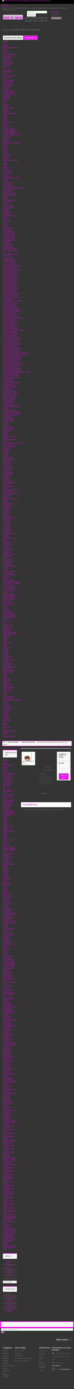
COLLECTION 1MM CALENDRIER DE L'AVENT (16, 372)
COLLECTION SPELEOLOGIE (11, 294)
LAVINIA (5, 578)
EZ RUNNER (6, 528)
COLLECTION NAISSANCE (10, 316)
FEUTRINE (6, 139)
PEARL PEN (6, 635)
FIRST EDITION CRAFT (10, 533)
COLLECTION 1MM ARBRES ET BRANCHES (16, 353)
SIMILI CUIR (6, 65)
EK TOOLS (6, 524)
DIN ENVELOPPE (8, 247)
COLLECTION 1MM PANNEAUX (12, 368)
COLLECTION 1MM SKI (9, 346)
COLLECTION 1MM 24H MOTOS (12, 358)
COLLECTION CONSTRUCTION (12, 269)
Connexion (5, 4)
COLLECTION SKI (8, 299)
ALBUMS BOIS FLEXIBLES (11, 393)
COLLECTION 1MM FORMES (11, 344)
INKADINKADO (7, 556)
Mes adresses (19, 1356)
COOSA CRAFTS (8, 486)
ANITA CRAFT (7, 431)
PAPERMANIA (7, 630)
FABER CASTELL (8, 530)
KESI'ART (6, 568)
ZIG (4, 734)
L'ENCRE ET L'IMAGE (9, 571)
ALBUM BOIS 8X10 (8, 190)
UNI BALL (5, 713)
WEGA (5, 729)
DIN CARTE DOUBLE (9, 236)
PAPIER (5, 42)
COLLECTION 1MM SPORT (11, 375)
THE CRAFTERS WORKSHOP (11, 700)
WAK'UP (5, 724)
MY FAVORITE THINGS (9, 616)
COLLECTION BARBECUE (10, 321)
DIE (4, 68)
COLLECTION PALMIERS (10, 287)
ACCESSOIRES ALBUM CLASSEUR (13, 188)
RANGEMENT (7, 184)
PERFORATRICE (8, 72)
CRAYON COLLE (8, 171)
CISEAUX (5, 179)
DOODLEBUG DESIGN (9, 517)
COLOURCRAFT (7, 481)
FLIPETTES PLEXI (8, 380)
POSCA (5, 644)
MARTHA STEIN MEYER (10, 597)
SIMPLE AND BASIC (9, 670)
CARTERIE (6, 219)
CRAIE (5, 203)
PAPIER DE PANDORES (10, 634)
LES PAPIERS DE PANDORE (11, 583)
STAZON (5, 682)
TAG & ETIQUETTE (8, 122)
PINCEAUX (6, 209)
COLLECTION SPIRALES (10, 327)
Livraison (8, 1294)
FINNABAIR (6, 531)
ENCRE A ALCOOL (8, 91)
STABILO (5, 677)
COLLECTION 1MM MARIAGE (11, 373)
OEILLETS (6, 141)
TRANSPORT (7, 191)
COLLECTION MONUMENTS (11, 282)
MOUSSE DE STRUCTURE (10, 160)
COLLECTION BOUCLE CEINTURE (13, 318)
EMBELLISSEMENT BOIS (10, 132)
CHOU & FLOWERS (8, 469)
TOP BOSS (6, 708)
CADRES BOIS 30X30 (9, 386)
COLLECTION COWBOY (10, 335)
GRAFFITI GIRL (7, 545)
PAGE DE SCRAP (8, 625)
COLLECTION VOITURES (10, 295)
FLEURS (5, 115)
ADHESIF (5, 210)
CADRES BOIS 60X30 (9, 387)
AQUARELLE (6, 96)
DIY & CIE (6, 512)
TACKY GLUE (7, 691)
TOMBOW (6, 705)
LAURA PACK (7, 576)
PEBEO (5, 639)
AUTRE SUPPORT (8, 63)
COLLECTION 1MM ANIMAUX (11, 342)
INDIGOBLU (6, 552)
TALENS (5, 693)
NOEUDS (5, 150)
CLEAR (5, 103)
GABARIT (5, 110)
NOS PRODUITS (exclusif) (10, 254)
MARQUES (8, 1256)
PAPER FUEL (7, 627)
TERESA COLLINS (8, 696)
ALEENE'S (6, 424)
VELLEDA (6, 717)
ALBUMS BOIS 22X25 (9, 396)
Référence (42, 767)
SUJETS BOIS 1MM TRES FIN (12, 337)
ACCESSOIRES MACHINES (11, 177)
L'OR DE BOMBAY (8, 573)
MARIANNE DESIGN (9, 594)
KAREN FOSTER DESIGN (10, 566)
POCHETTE (6, 53)
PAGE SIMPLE (7, 56)
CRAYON (5, 197)
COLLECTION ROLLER (9, 290)
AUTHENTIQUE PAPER (9, 439)
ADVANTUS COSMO (9, 420)
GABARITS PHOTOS (9, 398)
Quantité (61, 763)
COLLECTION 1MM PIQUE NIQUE (13, 363)
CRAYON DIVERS (8, 205)
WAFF (4, 722)
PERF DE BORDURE (9, 75)
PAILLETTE (6, 127)
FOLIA (5, 540)
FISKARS (5, 535)
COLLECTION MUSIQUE (10, 283)
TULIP (4, 712)
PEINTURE (6, 89)
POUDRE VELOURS (9, 129)
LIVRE (5, 217)
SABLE (5, 151)
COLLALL (5, 478)
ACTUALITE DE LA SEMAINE (11, 413)
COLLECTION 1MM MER (10, 367)
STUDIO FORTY (7, 684)
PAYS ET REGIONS (8, 262)
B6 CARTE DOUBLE (9, 235)
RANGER (5, 648)
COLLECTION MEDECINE (10, 323)
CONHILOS (6, 485)
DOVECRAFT (7, 519)
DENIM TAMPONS (8, 504)
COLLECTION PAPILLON (10, 302)
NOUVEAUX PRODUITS (10, 415)
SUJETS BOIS (7, 256)
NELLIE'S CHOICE (8, 618)
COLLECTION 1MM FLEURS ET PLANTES (15, 354)
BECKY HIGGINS (8, 445)
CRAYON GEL (7, 202)
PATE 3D (5, 153)
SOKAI (5, 675)
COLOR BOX (6, 479)
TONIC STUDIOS (8, 707)
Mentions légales (11, 1297)
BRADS (5, 119)
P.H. (4, 623)
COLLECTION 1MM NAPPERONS (12, 356)
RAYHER (5, 649)
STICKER (5, 125)
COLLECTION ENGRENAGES (11, 266)
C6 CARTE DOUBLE (9, 233)
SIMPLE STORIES (8, 672)
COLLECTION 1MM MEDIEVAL (12, 370)
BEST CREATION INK (9, 446)
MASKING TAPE (7, 136)
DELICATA (6, 502)
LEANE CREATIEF (8, 580)
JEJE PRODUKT (7, 559)
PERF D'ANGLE (7, 77)
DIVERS (5, 164)
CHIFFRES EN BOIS (9, 259)
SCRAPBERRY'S (8, 663)
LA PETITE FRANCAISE (10, 575)
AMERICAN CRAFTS (9, 429)
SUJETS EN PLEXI (8, 379)
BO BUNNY (6, 448)
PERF (4, 73)
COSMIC (5, 488)
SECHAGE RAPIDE (8, 80)
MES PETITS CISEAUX (10, 604)
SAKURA (5, 651)
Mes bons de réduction (22, 1361)
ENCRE (5, 79)
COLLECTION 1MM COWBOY (11, 377)
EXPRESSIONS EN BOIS (10, 261)
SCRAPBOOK (7, 212)
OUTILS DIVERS (8, 183)
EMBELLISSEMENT (8, 113)
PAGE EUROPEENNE (9, 54)
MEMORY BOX (7, 602)
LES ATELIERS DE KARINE (11, 582)
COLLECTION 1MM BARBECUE (12, 365)
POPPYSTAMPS (8, 642)
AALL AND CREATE (8, 419)
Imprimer (45, 793)
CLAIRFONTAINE (8, 472)
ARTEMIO (6, 432)
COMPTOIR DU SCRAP (9, 483)
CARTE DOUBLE (8, 231)
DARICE (5, 500)
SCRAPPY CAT (7, 668)
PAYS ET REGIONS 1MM (10, 341)
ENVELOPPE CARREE (9, 250)
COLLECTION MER (8, 325)
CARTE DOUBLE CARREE (10, 240)
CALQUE (5, 226)
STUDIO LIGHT (7, 686)
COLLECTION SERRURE (10, 332)
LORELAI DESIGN (8, 589)
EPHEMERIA (6, 526)
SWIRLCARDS (7, 689)
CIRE (4, 162)
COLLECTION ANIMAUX (10, 268)
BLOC (4, 51)
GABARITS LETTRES (9, 400)
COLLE (5, 165)
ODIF (4, 620)
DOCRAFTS (6, 514)
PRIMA (5, 646)
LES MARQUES (7, 417)
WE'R (4, 726)
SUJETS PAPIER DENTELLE (11, 406)
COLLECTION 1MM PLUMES (11, 351)
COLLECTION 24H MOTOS (10, 315)
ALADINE (5, 422)
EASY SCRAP (7, 521)
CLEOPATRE (6, 476)
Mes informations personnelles (24, 1358)
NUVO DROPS (7, 155)
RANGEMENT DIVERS (9, 195)
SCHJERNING (7, 656)
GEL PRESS (6, 542)
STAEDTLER (6, 679)
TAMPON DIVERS (8, 108)
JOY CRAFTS (7, 561)
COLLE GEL (6, 167)
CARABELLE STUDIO (9, 458)
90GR (4, 223)
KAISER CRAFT (7, 564)
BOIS (4, 101)
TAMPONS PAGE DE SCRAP (11, 412)
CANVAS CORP (7, 457)
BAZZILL (5, 441)
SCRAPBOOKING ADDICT (10, 667)
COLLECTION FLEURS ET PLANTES (13, 330)
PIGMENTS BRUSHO (9, 92)
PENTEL (5, 641)
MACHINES (6, 176)
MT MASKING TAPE (9, 613)
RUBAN (5, 117)
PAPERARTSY (7, 628)
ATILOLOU (6, 438)
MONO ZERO (7, 611)
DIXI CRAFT (6, 511)
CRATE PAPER (7, 495)
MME (4, 608)
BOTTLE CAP (7, 450)
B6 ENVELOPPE (8, 245)
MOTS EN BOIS (7, 257)
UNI (4, 44)
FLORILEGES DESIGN (9, 538)
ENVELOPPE (7, 242)
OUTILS (5, 174)
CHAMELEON (7, 467)
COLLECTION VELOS (9, 292)
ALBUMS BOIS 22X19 (9, 394)
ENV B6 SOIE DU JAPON (10, 249)
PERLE (5, 145)
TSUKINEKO (6, 710)
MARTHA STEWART (9, 599)
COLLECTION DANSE (9, 271)
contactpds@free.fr (65, 1369)
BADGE (5, 120)
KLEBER (5, 570)
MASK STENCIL (7, 601)
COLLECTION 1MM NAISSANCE (12, 360)
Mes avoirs (18, 1353)
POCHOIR (6, 112)
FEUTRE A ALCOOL (8, 207)
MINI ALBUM (6, 60)
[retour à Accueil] (4, 742)
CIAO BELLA (6, 471)
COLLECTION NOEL (9, 285)
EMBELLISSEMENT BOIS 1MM (12, 134)
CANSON (5, 455)
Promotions (42, 1351)
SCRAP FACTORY (8, 660)
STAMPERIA (6, 681)
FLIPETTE (6, 157)
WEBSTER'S (6, 727)
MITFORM (6, 606)
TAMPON (5, 99)
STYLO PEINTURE (8, 200)
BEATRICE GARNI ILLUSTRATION (13, 443)
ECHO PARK (6, 523)
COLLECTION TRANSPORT (11, 297)
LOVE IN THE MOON (9, 590)
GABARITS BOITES (8, 401)
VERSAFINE (6, 719)
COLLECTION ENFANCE (10, 273)
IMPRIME (5, 46)
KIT (4, 252)
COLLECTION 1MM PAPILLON (11, 347)
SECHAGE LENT (8, 82)
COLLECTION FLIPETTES (10, 275)
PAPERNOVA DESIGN (9, 632)
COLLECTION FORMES (10, 276)
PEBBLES (6, 637)
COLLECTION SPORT (9, 306)
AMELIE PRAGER (8, 427)
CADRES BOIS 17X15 (9, 384)
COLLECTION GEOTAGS (10, 264)
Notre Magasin (10, 1304)
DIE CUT (5, 408)
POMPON (5, 158)
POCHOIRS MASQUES (9, 405)
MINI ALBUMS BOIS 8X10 (10, 391)
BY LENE (5, 453)
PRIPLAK (5, 49)
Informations (10, 1289)
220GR (5, 224)
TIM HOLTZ (6, 701)
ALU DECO (6, 426)
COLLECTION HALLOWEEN (11, 278)
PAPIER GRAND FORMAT (10, 47)
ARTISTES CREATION (9, 436)
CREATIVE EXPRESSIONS (11, 498)
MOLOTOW (6, 609)
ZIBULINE (6, 733)
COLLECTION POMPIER (10, 304)
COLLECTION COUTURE (10, 334)
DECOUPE (6, 66)
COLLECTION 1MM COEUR (11, 361)
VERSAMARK (7, 720)
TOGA (4, 703)
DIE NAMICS (6, 505)
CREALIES (6, 497)
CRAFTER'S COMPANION (10, 493)
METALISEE (6, 230)
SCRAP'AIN (6, 661)
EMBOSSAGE (7, 70)
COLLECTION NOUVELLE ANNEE (12, 301)
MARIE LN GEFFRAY (9, 596)
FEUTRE (5, 198)
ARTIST (5, 434)
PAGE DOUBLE (7, 58)
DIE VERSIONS (7, 507)
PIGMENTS (6, 87)
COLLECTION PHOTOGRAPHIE (12, 311)
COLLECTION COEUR (9, 320)
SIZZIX (5, 674)
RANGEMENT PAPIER (9, 193)
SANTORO (6, 653)
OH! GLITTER (7, 622)
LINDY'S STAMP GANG (9, 587)
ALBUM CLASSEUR (8, 186)
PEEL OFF (6, 148)
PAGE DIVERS (7, 61)
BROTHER (6, 452)
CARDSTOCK (7, 462)
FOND (4, 106)
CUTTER (5, 181)
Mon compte (20, 1348)
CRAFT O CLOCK (8, 491)
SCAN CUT (6, 655)
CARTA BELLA (7, 465)
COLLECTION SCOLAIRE (10, 288)
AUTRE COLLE (7, 172)
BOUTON (5, 146)
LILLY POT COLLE (8, 585)
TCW (4, 694)
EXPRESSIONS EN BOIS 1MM (12, 339)
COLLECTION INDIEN (9, 280)
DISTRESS (6, 509)
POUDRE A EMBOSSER (10, 131)
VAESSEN (6, 715)
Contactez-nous (6, 6)
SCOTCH (5, 658)
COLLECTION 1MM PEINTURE (12, 349)
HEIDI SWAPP (7, 550)
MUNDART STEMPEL (9, 615)
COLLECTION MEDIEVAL (10, 328)
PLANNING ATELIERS (9, 736)
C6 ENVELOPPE (8, 243)
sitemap (41, 1370)
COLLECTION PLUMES (9, 313)
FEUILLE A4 (6, 221)
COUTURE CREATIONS (10, 490)
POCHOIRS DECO (8, 403)
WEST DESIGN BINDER (10, 731)
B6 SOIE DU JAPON (9, 238)
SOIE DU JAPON (8, 228)
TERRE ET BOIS (8, 698)
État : (40, 770)
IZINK (4, 557)
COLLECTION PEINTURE (10, 308)
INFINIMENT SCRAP (9, 554)
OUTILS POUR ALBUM (9, 410)
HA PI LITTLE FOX (8, 549)
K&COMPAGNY (7, 563)
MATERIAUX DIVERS (9, 216)
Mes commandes (20, 1351)
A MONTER (6, 105)
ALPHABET (6, 138)
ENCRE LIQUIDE (8, 84)
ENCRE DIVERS (7, 86)
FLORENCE (6, 537)
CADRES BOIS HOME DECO (11, 382)
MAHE (5, 592)
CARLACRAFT (7, 464)
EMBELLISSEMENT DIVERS (11, 143)
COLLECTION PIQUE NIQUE (11, 309)
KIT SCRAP (6, 214)
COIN (4, 124)
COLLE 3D (6, 169)
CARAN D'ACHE (7, 460)
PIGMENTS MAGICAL (9, 94)
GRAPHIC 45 (6, 547)
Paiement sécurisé (11, 1307)
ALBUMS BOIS (7, 389)
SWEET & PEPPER (8, 687)
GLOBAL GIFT (7, 543)
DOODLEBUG (7, 516)
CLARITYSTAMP (8, 474)
